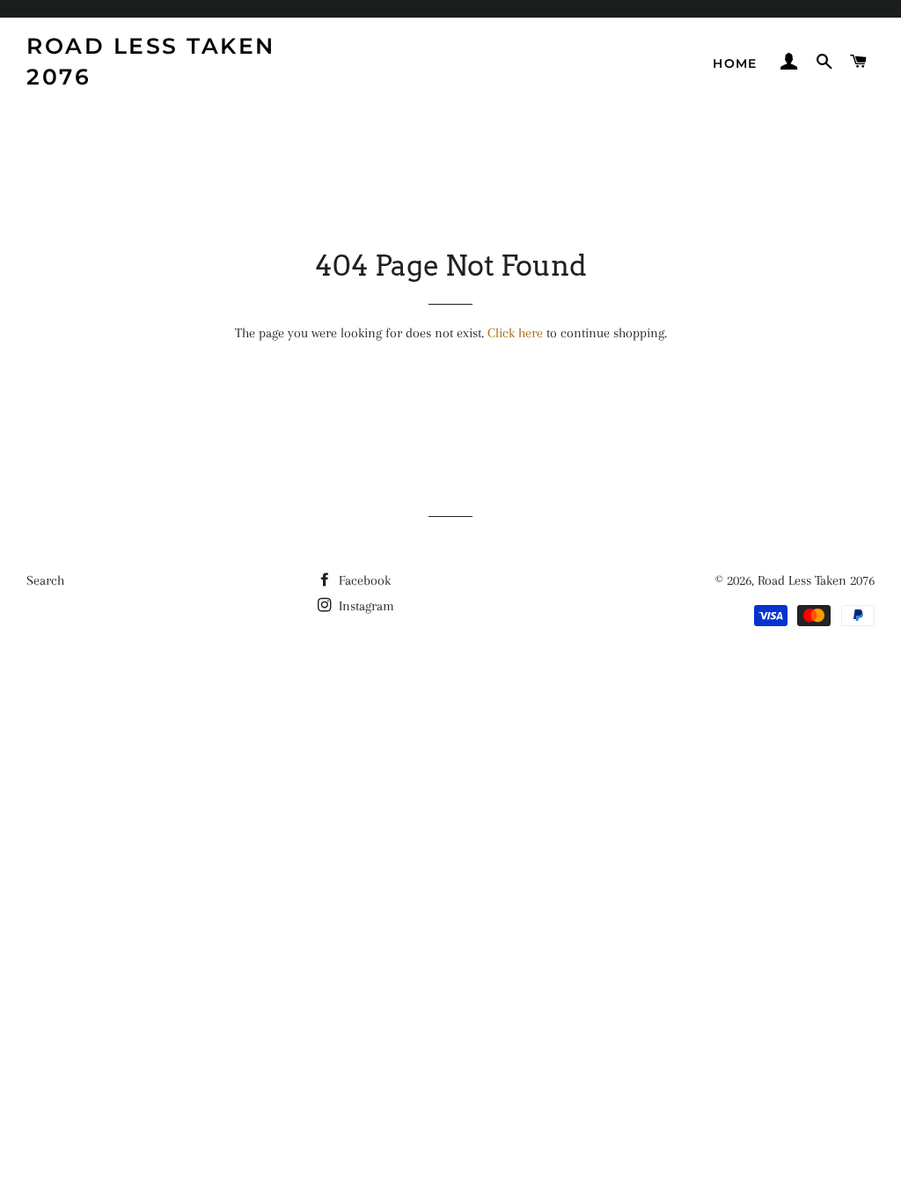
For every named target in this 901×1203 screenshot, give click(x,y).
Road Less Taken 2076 (150, 61)
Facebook (363, 580)
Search (45, 580)
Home (735, 63)
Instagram (364, 606)
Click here (515, 333)
